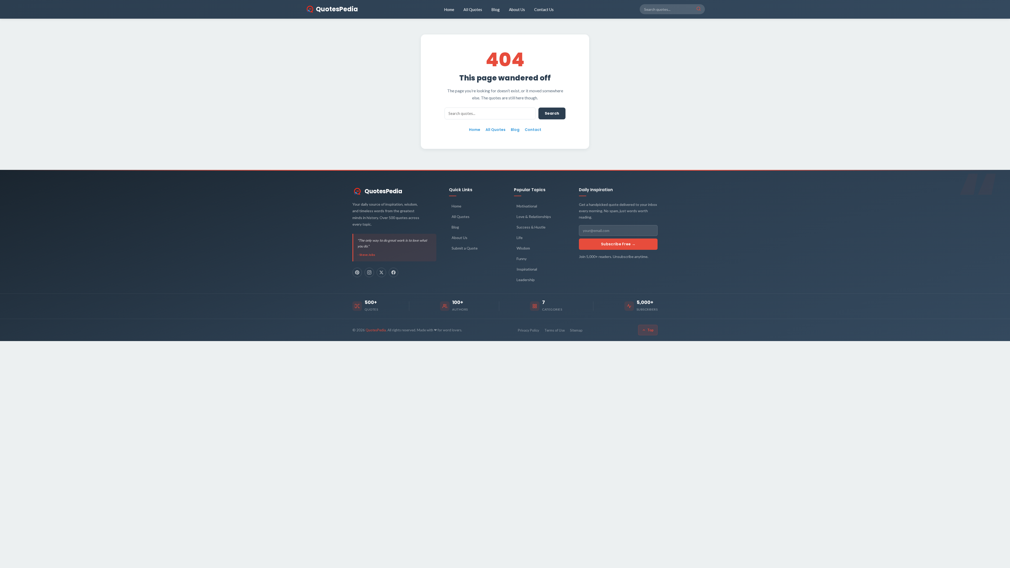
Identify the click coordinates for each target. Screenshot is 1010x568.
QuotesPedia (383, 191)
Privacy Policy (528, 330)
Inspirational (527, 269)
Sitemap (576, 330)
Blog (495, 9)
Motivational (527, 206)
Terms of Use (554, 330)
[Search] (698, 9)
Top (650, 330)
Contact (533, 129)
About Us (517, 9)
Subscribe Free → (618, 244)
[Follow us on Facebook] (393, 272)
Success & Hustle (531, 227)
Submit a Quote (465, 248)
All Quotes (472, 9)
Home (449, 9)
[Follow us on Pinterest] (357, 272)
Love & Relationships (534, 216)
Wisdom (523, 248)
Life (520, 237)
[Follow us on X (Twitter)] (381, 272)
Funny (522, 258)
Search (552, 113)
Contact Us (544, 9)
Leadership (526, 279)
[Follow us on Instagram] (369, 272)
